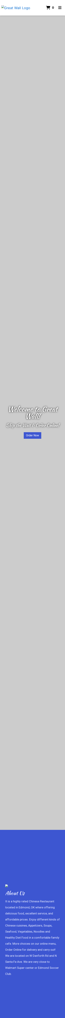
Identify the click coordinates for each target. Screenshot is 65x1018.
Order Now (32, 435)
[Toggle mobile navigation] (60, 8)
